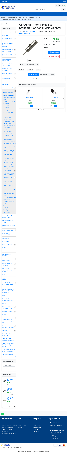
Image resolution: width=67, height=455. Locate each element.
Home (18, 13)
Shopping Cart (22, 425)
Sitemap (36, 429)
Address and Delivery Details (9, 425)
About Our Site (6, 423)
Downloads (5, 431)
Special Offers (37, 423)
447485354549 (55, 428)
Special (63, 1)
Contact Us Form (55, 422)
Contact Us (3, 1)
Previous (21, 69)
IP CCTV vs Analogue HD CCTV (10, 433)
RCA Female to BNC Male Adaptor (10, 379)
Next (38, 69)
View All (31, 69)
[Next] (63, 98)
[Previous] (3, 407)
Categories (25, 13)
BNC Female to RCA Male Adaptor (10, 398)
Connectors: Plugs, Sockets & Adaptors (17, 17)
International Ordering (7, 427)
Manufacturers (35, 13)
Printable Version (24, 33)
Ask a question (29, 64)
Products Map (37, 427)
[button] (56, 5)
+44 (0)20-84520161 (56, 425)
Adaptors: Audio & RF (34, 17)
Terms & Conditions (7, 429)
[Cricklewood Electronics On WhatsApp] (2, 413)
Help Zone (36, 431)
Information (46, 13)
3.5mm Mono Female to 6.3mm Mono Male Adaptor (10, 388)
